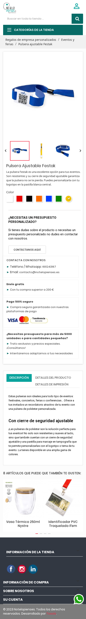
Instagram (22, 569)
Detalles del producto (53, 378)
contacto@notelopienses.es (39, 272)
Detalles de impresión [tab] (51, 384)
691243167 (49, 267)
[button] (27, 250)
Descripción (19, 378)
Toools (51, 613)
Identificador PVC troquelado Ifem (63, 524)
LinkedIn (33, 569)
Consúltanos (16, 348)
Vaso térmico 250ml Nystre (23, 524)
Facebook (11, 569)
